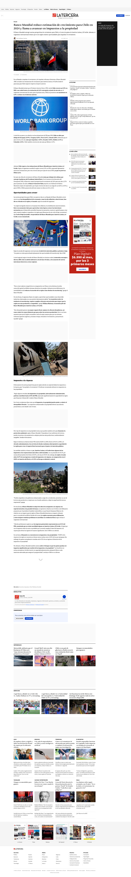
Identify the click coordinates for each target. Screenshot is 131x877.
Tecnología (23, 9)
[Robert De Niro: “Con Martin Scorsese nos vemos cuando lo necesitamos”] (44, 796)
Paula (77, 780)
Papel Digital (62, 9)
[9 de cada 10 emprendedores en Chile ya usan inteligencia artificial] (44, 754)
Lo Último (46, 9)
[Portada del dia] (82, 243)
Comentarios (24, 74)
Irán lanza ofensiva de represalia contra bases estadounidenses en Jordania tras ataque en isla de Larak (64, 815)
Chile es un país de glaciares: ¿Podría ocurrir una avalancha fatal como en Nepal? (64, 651)
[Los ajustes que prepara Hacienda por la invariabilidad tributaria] (92, 183)
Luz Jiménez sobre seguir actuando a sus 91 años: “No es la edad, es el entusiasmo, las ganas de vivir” (85, 785)
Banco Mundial (37, 587)
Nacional (12, 9)
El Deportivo (30, 9)
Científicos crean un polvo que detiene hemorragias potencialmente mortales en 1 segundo (64, 764)
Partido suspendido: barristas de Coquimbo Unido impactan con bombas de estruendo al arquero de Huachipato (85, 744)
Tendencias (58, 739)
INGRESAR (127, 15)
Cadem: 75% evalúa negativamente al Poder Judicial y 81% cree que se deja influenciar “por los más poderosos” (82, 116)
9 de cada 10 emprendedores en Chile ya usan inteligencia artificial (44, 743)
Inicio (2, 9)
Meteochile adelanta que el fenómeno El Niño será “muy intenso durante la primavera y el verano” (23, 651)
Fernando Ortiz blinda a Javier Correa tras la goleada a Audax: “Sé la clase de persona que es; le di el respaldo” (85, 764)
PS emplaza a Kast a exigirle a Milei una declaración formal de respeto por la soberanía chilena (81, 95)
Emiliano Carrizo (23, 38)
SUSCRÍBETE (82, 269)
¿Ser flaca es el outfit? (81, 813)
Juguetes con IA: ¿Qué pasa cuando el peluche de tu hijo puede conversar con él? (85, 806)
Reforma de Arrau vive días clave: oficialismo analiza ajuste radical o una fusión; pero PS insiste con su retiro (82, 109)
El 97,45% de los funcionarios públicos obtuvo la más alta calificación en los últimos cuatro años (78, 163)
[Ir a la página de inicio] (65, 15)
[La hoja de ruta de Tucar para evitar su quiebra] (92, 189)
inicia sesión (19, 618)
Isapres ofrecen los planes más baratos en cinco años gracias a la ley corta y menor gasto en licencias (79, 177)
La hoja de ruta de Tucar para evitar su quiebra (79, 188)
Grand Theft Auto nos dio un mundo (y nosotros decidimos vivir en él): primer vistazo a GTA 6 (43, 651)
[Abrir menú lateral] (2, 15)
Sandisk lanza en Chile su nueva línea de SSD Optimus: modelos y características (23, 815)
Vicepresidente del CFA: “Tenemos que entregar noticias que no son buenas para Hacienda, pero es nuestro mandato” (79, 170)
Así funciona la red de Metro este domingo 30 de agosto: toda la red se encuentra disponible (81, 696)
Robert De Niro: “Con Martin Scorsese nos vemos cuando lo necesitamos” (44, 784)
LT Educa (69, 9)
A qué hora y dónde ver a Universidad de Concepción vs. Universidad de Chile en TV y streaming (54, 696)
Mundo (36, 9)
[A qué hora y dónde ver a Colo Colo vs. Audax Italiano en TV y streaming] (27, 706)
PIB (33, 587)
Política (7, 9)
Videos (40, 9)
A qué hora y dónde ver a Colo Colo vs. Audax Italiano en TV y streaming (27, 695)
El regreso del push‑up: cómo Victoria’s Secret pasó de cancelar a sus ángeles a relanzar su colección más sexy (64, 773)
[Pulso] (34, 840)
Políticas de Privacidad (40, 604)
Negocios (17, 9)
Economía (21, 587)
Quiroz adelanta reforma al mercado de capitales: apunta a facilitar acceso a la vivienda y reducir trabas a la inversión (79, 156)
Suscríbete (29, 618)
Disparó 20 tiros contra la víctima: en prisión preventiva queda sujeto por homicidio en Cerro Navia (82, 124)
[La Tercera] (20, 840)
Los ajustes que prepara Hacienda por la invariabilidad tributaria (79, 182)
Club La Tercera (54, 9)
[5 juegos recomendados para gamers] (86, 661)
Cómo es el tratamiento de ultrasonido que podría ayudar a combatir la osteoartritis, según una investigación (65, 744)
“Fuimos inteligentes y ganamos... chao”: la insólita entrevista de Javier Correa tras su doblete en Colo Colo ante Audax (85, 773)
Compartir (17, 74)
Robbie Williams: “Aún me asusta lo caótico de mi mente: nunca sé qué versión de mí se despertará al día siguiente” (43, 807)
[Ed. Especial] (61, 840)
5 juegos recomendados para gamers (84, 649)
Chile (30, 587)
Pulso (15, 21)
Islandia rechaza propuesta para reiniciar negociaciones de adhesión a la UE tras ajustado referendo (82, 102)
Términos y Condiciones (30, 604)
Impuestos (26, 587)
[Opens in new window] (47, 840)
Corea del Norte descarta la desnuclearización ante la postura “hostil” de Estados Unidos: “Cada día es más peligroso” (82, 88)
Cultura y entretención (41, 780)
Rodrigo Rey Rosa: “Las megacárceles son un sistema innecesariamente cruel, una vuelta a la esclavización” (44, 815)
